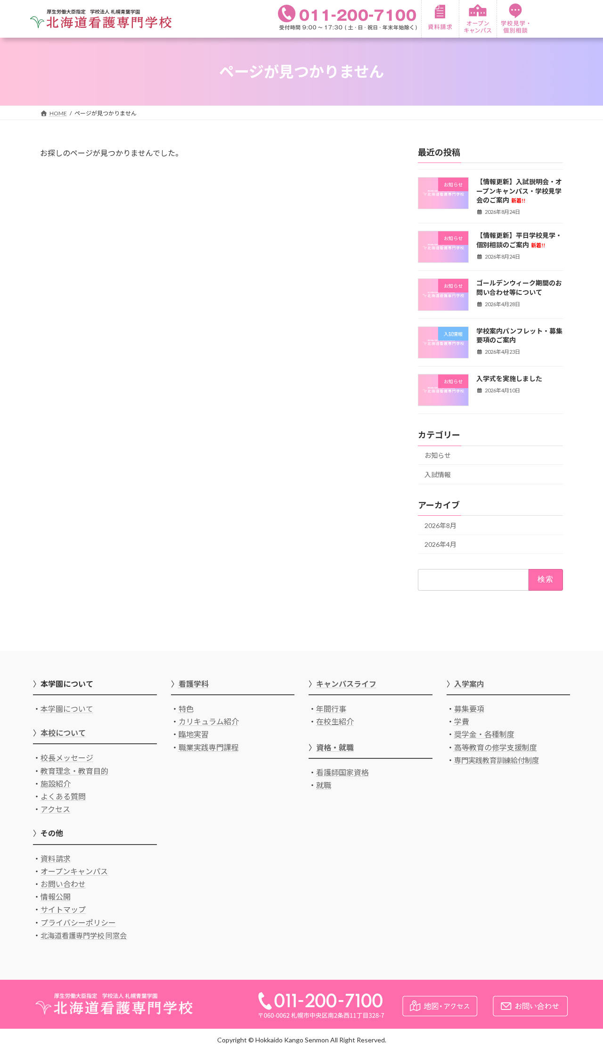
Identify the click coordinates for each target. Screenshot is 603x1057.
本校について (63, 732)
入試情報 (437, 475)
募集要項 (469, 708)
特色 (186, 708)
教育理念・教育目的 (74, 770)
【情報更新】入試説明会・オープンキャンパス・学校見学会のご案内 (519, 191)
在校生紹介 (335, 721)
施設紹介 (56, 783)
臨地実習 (194, 734)
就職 (323, 785)
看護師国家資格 (342, 772)
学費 (461, 721)
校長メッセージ (67, 757)
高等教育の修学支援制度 (495, 747)
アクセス (55, 809)
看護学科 (194, 683)
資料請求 (56, 858)
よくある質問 (63, 796)
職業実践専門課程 (209, 747)
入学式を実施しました (509, 378)
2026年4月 (440, 544)
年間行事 (331, 708)
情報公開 (56, 896)
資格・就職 (335, 747)
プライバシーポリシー (78, 922)
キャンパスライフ (346, 683)
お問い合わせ (63, 883)
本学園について (67, 708)
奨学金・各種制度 (484, 734)
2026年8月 (440, 525)
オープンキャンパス (74, 871)
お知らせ (437, 455)
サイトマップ (63, 909)
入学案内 (469, 683)
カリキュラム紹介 (209, 721)
